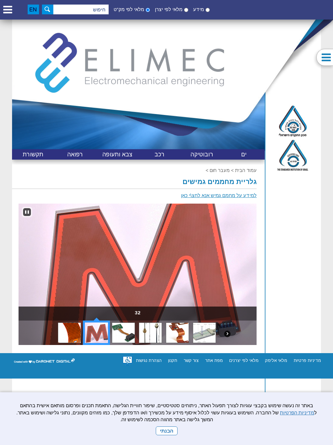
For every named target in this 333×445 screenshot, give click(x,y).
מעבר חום (220, 170)
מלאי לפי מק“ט (129, 9)
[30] (150, 333)
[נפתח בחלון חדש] (127, 361)
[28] (204, 333)
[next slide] (227, 333)
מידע (198, 9)
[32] (96, 333)
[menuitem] (244, 154)
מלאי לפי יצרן (168, 9)
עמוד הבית (246, 170)
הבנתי (166, 431)
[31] (123, 333)
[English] (33, 9)
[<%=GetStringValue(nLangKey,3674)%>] (27, 212)
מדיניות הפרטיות (297, 412)
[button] (7, 9)
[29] (177, 333)
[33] (69, 333)
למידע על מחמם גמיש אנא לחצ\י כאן (219, 195)
